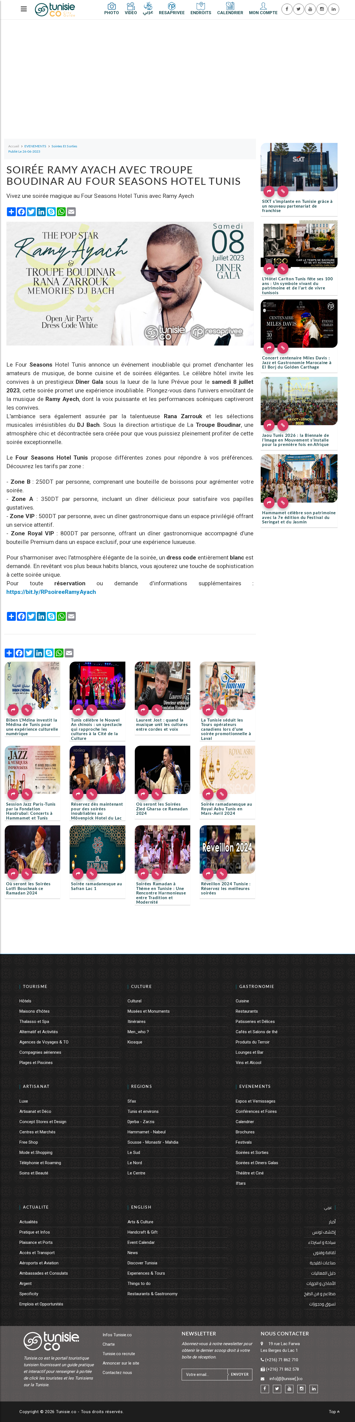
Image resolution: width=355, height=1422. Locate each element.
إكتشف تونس (324, 1232)
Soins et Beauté (33, 1173)
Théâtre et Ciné (250, 1173)
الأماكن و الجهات (321, 1283)
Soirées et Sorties (252, 1152)
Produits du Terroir (253, 1042)
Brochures (245, 1131)
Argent (25, 1283)
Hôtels (25, 1001)
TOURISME (35, 987)
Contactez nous (117, 1372)
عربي (328, 1207)
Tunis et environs (143, 1111)
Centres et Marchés (37, 1131)
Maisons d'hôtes (34, 1011)
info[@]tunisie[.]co (286, 1378)
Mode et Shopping (35, 1152)
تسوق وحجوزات (322, 1304)
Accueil (13, 146)
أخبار (332, 1222)
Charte (109, 1344)
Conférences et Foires (256, 1111)
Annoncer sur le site (121, 1363)
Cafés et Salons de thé (257, 1031)
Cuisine (242, 1001)
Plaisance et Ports (36, 1242)
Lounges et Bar (249, 1052)
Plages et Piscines (36, 1062)
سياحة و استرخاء (322, 1242)
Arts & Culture (140, 1221)
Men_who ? (138, 1031)
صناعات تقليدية (323, 1263)
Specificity (28, 1293)
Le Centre (136, 1173)
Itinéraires (137, 1021)
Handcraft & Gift (143, 1232)
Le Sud (134, 1152)
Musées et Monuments (149, 1011)
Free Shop (28, 1142)
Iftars (241, 1183)
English (141, 1207)
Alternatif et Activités (38, 1031)
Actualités (28, 1221)
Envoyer (240, 1374)
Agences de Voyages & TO (44, 1042)
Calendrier (245, 1121)
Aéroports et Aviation (39, 1262)
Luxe (23, 1101)
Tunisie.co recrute (119, 1353)
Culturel (134, 1001)
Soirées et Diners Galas (257, 1162)
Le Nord (135, 1162)
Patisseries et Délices (255, 1021)
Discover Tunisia (142, 1262)
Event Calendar (141, 1242)
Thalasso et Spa (34, 1021)
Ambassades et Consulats (43, 1273)
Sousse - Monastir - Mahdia (153, 1142)
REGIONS (141, 1087)
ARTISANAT (36, 1087)
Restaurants (247, 1011)
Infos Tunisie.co (117, 1334)
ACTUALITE (36, 1207)
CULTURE (141, 987)
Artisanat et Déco (35, 1111)
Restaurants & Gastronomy (153, 1293)
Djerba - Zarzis (141, 1121)
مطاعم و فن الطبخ (320, 1294)
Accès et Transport (37, 1252)
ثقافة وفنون (324, 1253)
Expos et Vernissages (255, 1101)
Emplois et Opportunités (41, 1304)
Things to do (139, 1283)
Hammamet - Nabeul (147, 1131)
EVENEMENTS (255, 1087)
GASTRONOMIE (256, 987)
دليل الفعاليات (323, 1273)
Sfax (132, 1101)
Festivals (244, 1142)
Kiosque (135, 1042)
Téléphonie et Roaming (40, 1162)
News (133, 1252)
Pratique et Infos (34, 1232)
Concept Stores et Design (42, 1121)
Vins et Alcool (248, 1062)
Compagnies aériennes (40, 1052)
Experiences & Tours (146, 1273)
